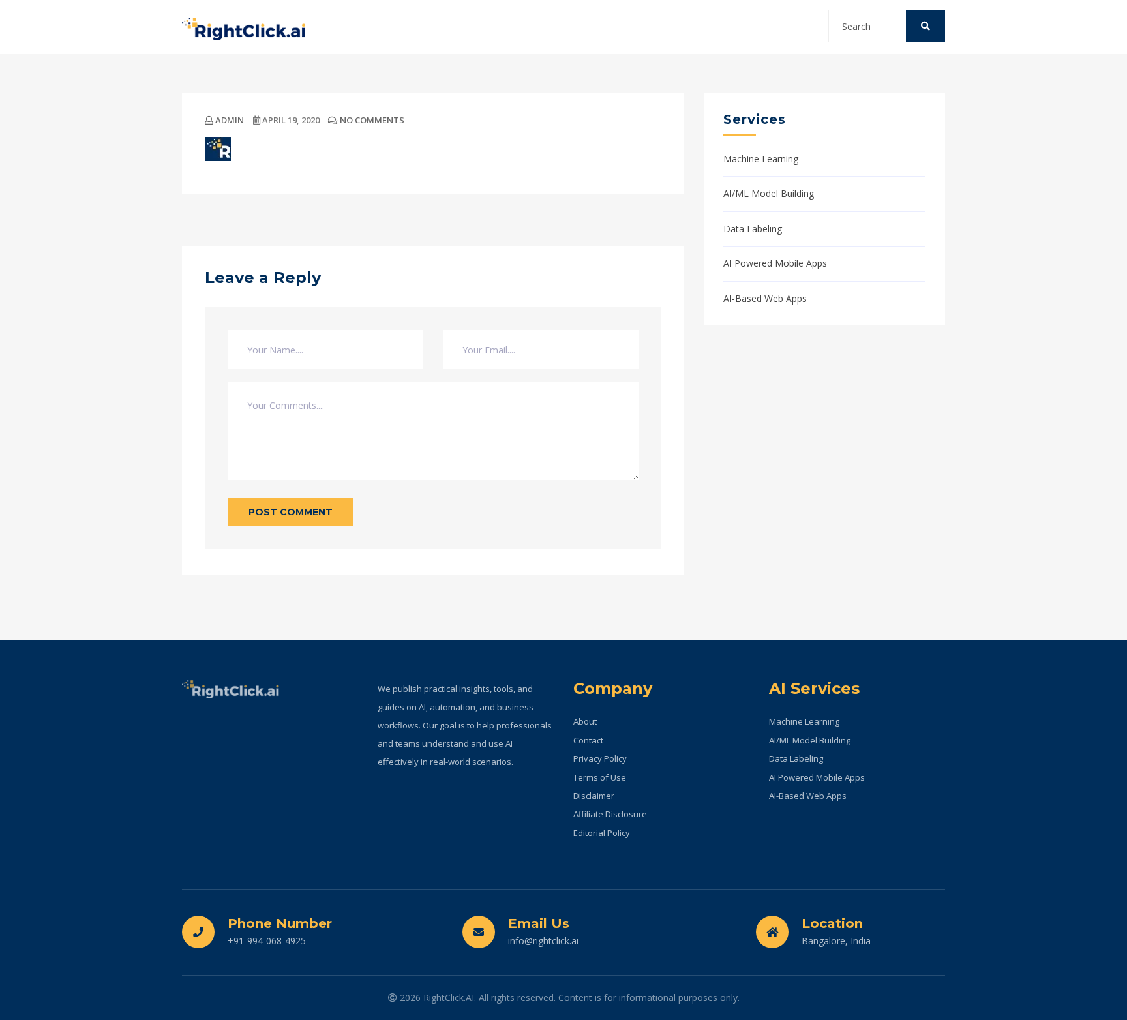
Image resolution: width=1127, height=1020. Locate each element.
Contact (588, 740)
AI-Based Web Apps (765, 298)
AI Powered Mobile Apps (775, 263)
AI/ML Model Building (768, 193)
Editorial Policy (601, 833)
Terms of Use (599, 777)
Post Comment (290, 512)
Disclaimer (593, 796)
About (585, 721)
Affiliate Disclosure (610, 814)
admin (228, 120)
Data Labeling (752, 228)
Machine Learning (760, 159)
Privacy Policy (600, 758)
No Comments (371, 120)
